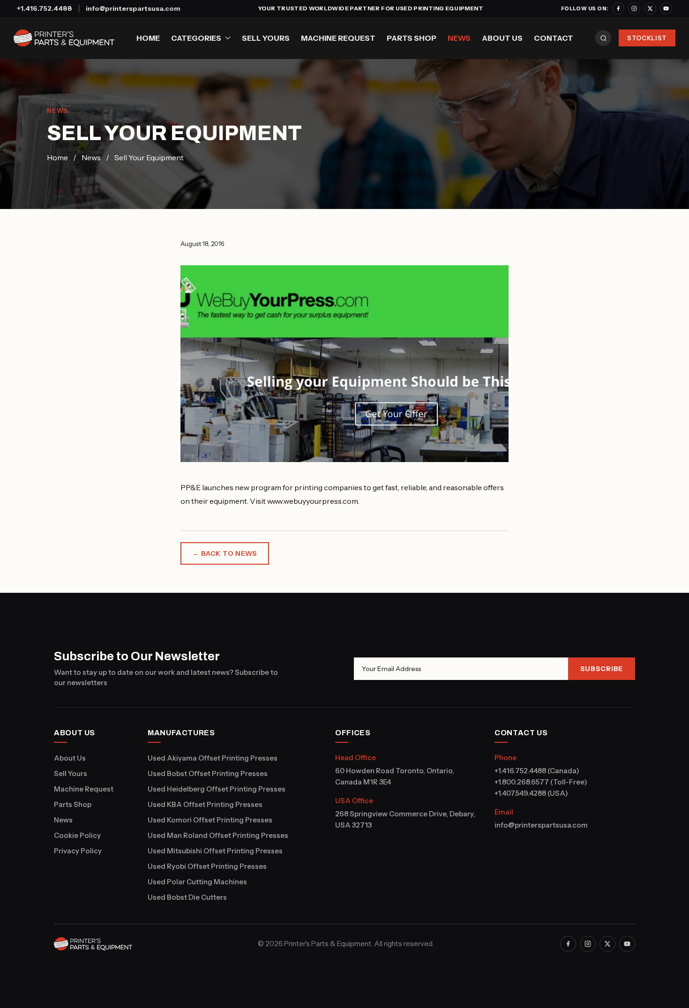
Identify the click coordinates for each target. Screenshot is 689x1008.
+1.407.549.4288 (520, 793)
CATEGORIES (196, 38)
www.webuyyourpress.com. (313, 501)
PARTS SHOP (411, 38)
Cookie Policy (77, 835)
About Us (70, 758)
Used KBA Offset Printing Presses (205, 804)
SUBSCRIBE (601, 669)
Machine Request (83, 788)
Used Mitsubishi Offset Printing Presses (215, 850)
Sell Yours (70, 773)
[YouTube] (666, 8)
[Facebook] (618, 8)
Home (57, 157)
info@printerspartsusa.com (133, 8)
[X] (650, 8)
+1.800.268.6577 (521, 781)
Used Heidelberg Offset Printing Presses (216, 788)
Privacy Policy (78, 850)
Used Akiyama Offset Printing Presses (212, 758)
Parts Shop (72, 804)
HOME (148, 38)
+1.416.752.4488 (44, 8)
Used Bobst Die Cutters (187, 897)
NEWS (459, 38)
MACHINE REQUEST (338, 38)
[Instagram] (634, 8)
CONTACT (553, 38)
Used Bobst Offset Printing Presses (208, 773)
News (91, 157)
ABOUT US (502, 38)
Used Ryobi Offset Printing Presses (207, 866)
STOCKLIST (647, 38)
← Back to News (225, 553)
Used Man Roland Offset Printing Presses (218, 835)
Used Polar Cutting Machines (197, 881)
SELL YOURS (266, 38)
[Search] (603, 38)
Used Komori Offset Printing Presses (210, 819)
